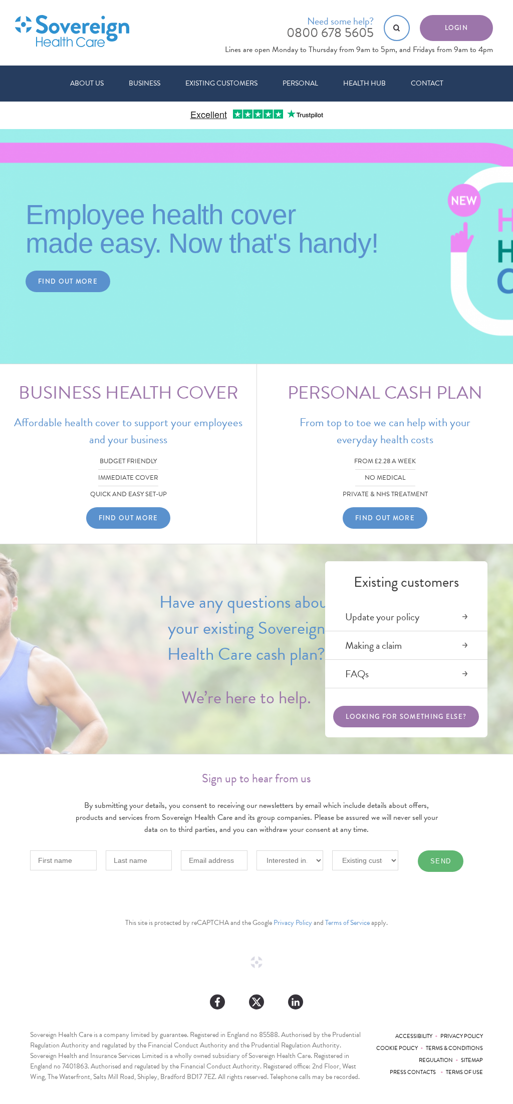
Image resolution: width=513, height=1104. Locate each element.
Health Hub (364, 83)
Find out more (68, 281)
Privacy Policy (293, 922)
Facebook (217, 1001)
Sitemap (472, 1060)
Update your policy (382, 617)
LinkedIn (295, 1001)
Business (144, 83)
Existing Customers (221, 83)
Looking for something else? (406, 716)
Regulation (436, 1060)
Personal (300, 83)
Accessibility (413, 1036)
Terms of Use (464, 1072)
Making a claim (373, 645)
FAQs (357, 674)
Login (456, 28)
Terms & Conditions (454, 1048)
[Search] (397, 28)
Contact (427, 83)
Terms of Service (347, 922)
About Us (87, 83)
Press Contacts (414, 1072)
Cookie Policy (397, 1048)
